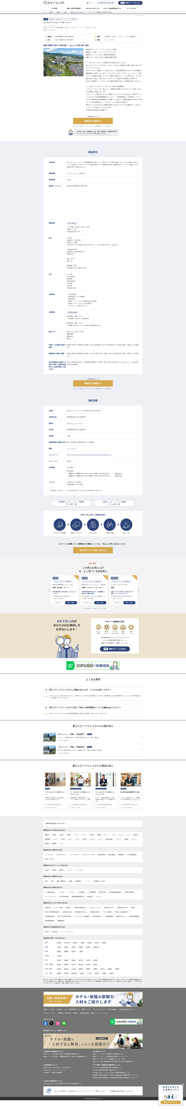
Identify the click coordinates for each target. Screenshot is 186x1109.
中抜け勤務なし (97, 916)
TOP (44, 12)
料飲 (52, 881)
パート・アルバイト (67, 932)
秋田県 (95, 960)
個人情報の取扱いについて (127, 1009)
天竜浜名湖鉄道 (129, 892)
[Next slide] (139, 590)
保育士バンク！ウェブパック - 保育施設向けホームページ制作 (109, 1059)
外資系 (133, 907)
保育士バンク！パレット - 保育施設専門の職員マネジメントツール (110, 1056)
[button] (83, 608)
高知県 (117, 969)
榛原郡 (54, 843)
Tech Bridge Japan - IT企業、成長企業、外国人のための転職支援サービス (62, 1083)
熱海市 (69, 835)
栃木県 (97, 943)
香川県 (103, 969)
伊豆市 (85, 839)
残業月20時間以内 (80, 907)
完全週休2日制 (94, 912)
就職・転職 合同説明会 (74, 8)
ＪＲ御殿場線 (92, 892)
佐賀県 (104, 973)
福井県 (95, 964)
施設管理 (78, 881)
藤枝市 (135, 835)
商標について (94, 1013)
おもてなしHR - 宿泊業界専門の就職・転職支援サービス (107, 1067)
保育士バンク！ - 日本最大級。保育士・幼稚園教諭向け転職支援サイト (61, 1054)
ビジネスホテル (61, 854)
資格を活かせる (121, 916)
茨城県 (89, 943)
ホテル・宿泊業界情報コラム (112, 8)
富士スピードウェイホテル (77, 12)
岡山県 (66, 969)
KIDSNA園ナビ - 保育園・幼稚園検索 (52, 1072)
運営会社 (75, 1013)
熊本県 (66, 973)
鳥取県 (88, 969)
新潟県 (59, 964)
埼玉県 (75, 943)
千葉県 (82, 943)
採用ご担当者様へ (113, 1009)
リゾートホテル (71, 448)
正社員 (69, 179)
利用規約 (60, 1013)
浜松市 (54, 835)
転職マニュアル (86, 1009)
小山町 (65, 12)
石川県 (73, 964)
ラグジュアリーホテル (88, 854)
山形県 (88, 960)
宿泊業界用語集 (84, 1013)
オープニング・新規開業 (81, 916)
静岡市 (47, 835)
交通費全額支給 (49, 916)
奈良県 (88, 947)
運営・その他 (49, 859)
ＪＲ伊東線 (81, 892)
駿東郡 (58, 12)
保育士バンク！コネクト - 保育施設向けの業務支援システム (108, 1054)
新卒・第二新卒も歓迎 (64, 916)
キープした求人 (131, 8)
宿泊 (46, 881)
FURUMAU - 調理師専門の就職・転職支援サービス (106, 1070)
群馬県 (104, 943)
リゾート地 (78, 870)
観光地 (69, 461)
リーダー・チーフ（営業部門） (69, 19)
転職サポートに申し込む (130, 3)
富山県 (81, 964)
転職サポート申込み (49, 1009)
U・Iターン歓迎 (58, 907)
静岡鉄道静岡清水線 (78, 896)
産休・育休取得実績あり (52, 912)
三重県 (81, 951)
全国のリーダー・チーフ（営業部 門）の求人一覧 (114, 503)
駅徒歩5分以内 (67, 912)
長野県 (66, 964)
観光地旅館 (101, 854)
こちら (55, 695)
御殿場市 (47, 839)
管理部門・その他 (54, 19)
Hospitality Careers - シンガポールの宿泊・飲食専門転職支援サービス (111, 1072)
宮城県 (59, 960)
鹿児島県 (74, 973)
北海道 (59, 956)
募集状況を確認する (93, 121)
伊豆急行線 (102, 892)
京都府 (73, 947)
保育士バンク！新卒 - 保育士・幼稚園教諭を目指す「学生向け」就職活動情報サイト (65, 1056)
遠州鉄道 (90, 896)
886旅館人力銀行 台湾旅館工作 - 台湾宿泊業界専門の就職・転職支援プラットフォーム (115, 1077)
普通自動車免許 (49, 921)
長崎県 (82, 973)
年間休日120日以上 (81, 912)
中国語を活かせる (122, 907)
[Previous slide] (49, 590)
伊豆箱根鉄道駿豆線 (115, 892)
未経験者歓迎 (109, 916)
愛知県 (59, 951)
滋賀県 (81, 947)
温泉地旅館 (111, 854)
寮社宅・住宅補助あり (122, 912)
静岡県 (51, 12)
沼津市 (61, 835)
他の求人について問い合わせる (93, 550)
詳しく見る (71, 602)
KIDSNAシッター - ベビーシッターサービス (54, 1070)
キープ (59, 602)
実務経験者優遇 (134, 916)
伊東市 (92, 835)
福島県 (66, 960)
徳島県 (110, 969)
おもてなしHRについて (93, 8)
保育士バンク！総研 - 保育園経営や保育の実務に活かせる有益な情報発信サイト (113, 1061)
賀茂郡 (126, 839)
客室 (70, 881)
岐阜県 (73, 951)
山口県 (73, 969)
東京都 (59, 943)
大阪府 (59, 947)
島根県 (81, 969)
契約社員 (55, 932)
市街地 (54, 870)
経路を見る (118, 473)
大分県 (89, 973)
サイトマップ (104, 1013)
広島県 (59, 969)
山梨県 (88, 964)
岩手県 (81, 960)
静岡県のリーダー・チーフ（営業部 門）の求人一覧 (71, 503)
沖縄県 (111, 973)
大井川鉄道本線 (63, 896)
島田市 (99, 835)
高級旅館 (121, 854)
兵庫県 (66, 947)
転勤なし (68, 907)
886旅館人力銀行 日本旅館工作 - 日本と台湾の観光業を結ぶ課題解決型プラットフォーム (116, 1075)
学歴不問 (47, 907)
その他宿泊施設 (131, 854)
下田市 (63, 839)
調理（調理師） (61, 881)
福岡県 (59, 973)
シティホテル (49, 854)
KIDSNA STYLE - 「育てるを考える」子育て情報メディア (58, 1067)
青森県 (73, 960)
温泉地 (47, 870)
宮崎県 (97, 973)
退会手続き (68, 1013)
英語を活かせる (109, 907)
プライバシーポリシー (49, 1013)
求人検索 (54, 8)
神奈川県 (67, 943)
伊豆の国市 (109, 839)
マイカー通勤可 (107, 912)
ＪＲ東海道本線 (49, 892)
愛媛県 (95, 969)
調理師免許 (61, 921)
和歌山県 (96, 947)
